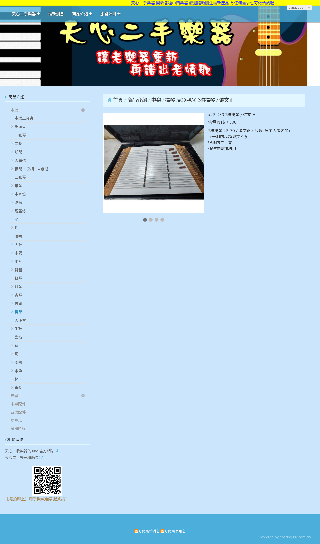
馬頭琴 (20, 126)
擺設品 (16, 420)
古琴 (18, 295)
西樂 (14, 396)
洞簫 (18, 202)
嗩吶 (18, 236)
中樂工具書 (24, 118)
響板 (18, 337)
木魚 (18, 371)
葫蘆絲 (20, 211)
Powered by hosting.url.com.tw (285, 537)
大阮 (18, 244)
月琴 (18, 286)
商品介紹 (137, 100)
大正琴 (20, 320)
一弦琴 (20, 135)
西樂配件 (18, 412)
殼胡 (18, 152)
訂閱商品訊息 (175, 531)
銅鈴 (18, 387)
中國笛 (20, 194)
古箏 (18, 303)
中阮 (18, 253)
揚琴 (18, 312)
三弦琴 (20, 177)
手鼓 (18, 328)
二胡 (18, 143)
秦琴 (18, 185)
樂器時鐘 (18, 428)
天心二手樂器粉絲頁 (22, 458)
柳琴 (18, 278)
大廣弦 (20, 160)
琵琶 (18, 270)
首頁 (118, 100)
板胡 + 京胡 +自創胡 (31, 169)
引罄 (18, 362)
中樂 (14, 110)
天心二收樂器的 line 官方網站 (29, 451)
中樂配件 (18, 404)
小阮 (18, 261)
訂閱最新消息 (149, 531)
